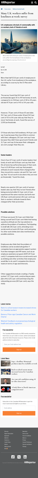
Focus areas (8, 9)
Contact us (6, 440)
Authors (6, 444)
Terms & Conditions (27, 435)
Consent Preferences (27, 442)
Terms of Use (25, 433)
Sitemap (24, 446)
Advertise (6, 438)
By (3, 67)
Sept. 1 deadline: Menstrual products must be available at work (24, 362)
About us (24, 438)
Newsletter (25, 431)
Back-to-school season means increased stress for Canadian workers (22, 372)
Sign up (19, 349)
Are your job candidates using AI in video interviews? (23, 380)
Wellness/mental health (18, 9)
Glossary (6, 431)
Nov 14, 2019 (4, 70)
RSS (5, 448)
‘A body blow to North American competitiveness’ (23, 388)
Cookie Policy (7, 442)
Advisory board (7, 446)
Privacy (24, 440)
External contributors (27, 444)
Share (2, 72)
